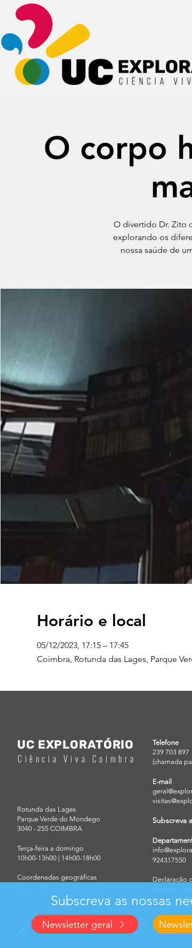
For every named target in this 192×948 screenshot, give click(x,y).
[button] (84, 924)
